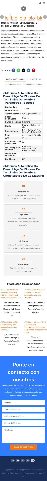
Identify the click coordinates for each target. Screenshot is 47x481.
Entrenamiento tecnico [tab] (32, 85)
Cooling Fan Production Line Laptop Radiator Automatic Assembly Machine (35, 307)
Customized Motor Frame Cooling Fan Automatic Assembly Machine (12, 339)
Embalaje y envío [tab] (34, 79)
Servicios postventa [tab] (13, 85)
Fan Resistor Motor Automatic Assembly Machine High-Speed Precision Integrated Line (11, 308)
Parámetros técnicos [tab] (15, 79)
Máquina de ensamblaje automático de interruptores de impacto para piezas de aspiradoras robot (35, 343)
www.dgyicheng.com (27, 473)
